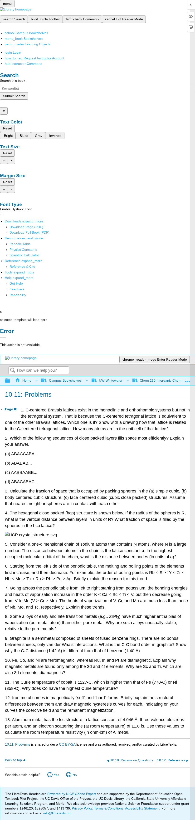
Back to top (13, 760)
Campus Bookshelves (65, 380)
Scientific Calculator (24, 255)
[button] (17, 289)
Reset (7, 128)
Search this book (12, 80)
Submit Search (14, 96)
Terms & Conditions (108, 808)
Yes (56, 775)
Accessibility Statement (142, 808)
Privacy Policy (82, 808)
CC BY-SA (67, 744)
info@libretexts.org (57, 813)
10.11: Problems (17, 744)
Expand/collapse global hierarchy (10, 381)
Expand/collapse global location (187, 379)
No (75, 775)
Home (26, 380)
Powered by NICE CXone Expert (72, 794)
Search (12, 370)
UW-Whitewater (110, 380)
